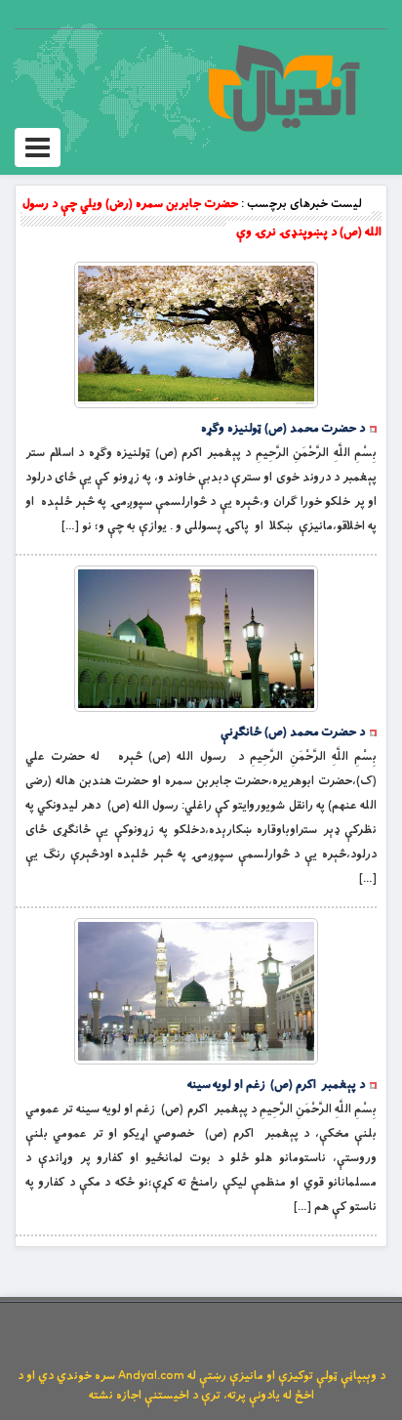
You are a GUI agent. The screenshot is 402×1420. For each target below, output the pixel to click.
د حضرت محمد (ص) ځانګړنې (293, 732)
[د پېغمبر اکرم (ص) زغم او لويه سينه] (196, 991)
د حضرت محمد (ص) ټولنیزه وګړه (283, 428)
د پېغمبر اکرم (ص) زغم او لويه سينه (276, 1085)
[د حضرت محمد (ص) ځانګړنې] (196, 638)
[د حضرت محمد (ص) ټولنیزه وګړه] (196, 335)
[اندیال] (283, 88)
